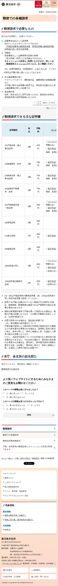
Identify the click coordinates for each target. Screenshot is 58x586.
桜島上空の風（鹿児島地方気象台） (19, 520)
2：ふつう (29, 393)
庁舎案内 (8, 570)
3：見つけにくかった (15, 409)
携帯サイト (9, 478)
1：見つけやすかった (15, 405)
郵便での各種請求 (11, 435)
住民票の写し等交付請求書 (16, 49)
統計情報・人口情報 (12, 577)
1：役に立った (12, 393)
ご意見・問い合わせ (41, 577)
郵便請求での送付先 (10, 369)
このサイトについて (13, 482)
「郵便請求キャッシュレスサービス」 (21, 64)
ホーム (3, 458)
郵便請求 (7, 428)
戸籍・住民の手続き (22, 458)
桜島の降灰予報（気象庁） (15, 515)
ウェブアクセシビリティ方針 (16, 496)
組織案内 (37, 570)
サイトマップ (10, 473)
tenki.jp (7, 529)
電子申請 (52, 148)
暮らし (10, 458)
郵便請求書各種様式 (12, 441)
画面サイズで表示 (49, 103)
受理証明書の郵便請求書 (43, 46)
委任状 (31, 320)
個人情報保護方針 (12, 487)
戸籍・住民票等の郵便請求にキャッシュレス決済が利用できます (27, 447)
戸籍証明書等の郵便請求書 (18, 46)
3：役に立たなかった (15, 397)
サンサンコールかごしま (12, 563)
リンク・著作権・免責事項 (15, 491)
